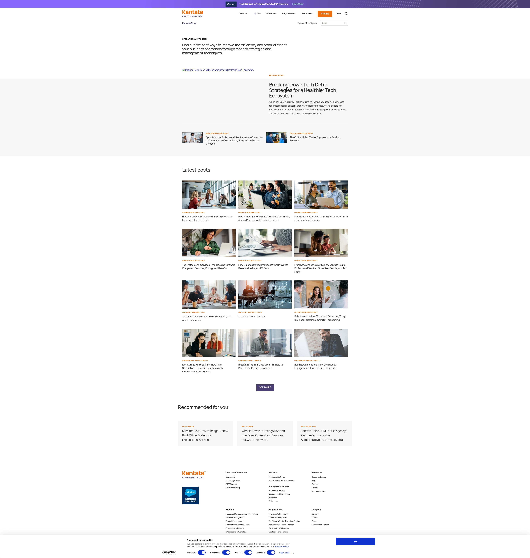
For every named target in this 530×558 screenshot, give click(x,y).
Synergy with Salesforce (279, 528)
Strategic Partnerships (278, 532)
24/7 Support (231, 484)
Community (231, 477)
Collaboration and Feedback (238, 525)
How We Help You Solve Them (281, 481)
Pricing (325, 14)
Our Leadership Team (278, 518)
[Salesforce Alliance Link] (190, 496)
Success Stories (318, 491)
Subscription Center (320, 525)
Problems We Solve (277, 477)
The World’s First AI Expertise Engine (284, 521)
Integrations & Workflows (236, 532)
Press (314, 521)
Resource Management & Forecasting (242, 514)
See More (265, 387)
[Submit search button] (345, 23)
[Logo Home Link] (193, 17)
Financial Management (235, 518)
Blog (313, 481)
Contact (315, 518)
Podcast (315, 484)
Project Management (235, 521)
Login (338, 14)
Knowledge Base (233, 481)
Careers (315, 514)
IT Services (273, 501)
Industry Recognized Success (281, 525)
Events (315, 488)
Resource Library (319, 477)
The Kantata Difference (278, 514)
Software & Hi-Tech (277, 491)
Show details (285, 553)
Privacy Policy (282, 546)
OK (355, 541)
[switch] (226, 552)
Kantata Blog (189, 23)
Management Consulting (279, 494)
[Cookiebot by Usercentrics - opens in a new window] (169, 553)
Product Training (233, 488)
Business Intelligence (235, 528)
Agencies (273, 498)
